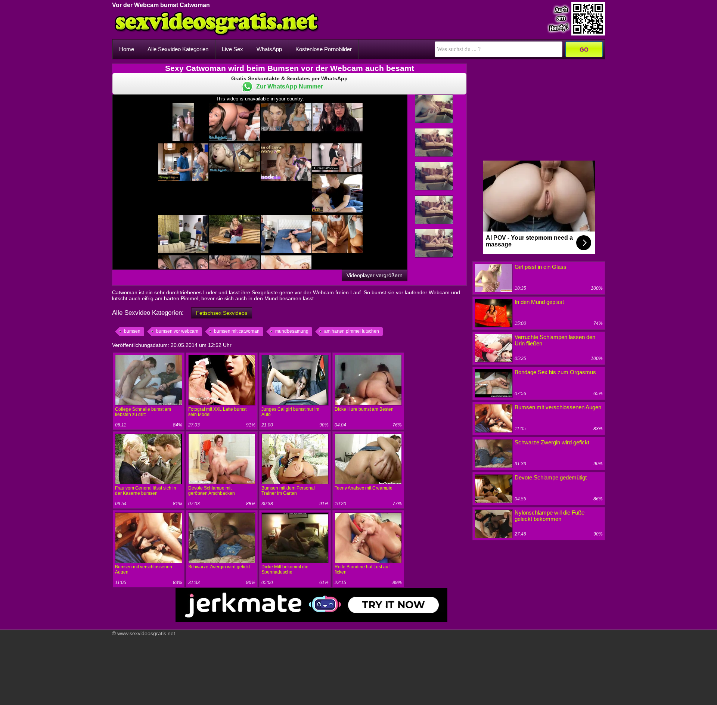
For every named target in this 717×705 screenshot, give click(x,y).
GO (584, 49)
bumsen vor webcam (177, 331)
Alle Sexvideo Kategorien (178, 49)
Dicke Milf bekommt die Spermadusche (284, 569)
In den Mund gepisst (539, 302)
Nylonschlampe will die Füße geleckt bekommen (549, 515)
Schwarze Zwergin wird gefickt (219, 566)
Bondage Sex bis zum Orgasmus (555, 372)
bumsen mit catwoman (237, 331)
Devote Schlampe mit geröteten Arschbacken (211, 490)
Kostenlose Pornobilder (323, 49)
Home (126, 49)
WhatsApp (269, 49)
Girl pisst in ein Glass (541, 267)
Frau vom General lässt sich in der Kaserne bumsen (145, 490)
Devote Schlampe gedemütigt (551, 477)
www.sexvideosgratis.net (146, 633)
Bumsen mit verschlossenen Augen (558, 407)
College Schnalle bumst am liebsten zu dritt (143, 412)
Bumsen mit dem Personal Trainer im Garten (288, 490)
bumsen (132, 331)
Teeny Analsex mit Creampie (363, 488)
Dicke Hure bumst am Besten (364, 409)
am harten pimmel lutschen (351, 331)
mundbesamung (291, 331)
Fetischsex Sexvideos (221, 313)
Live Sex (232, 49)
